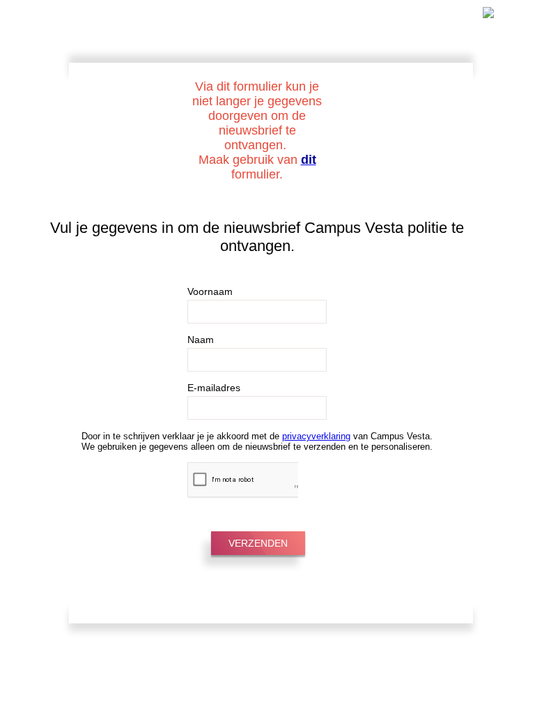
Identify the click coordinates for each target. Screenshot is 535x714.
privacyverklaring (316, 436)
